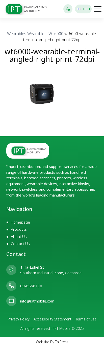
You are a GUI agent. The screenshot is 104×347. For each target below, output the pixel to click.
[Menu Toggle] (97, 9)
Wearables (16, 33)
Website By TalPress (52, 341)
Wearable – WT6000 (45, 33)
